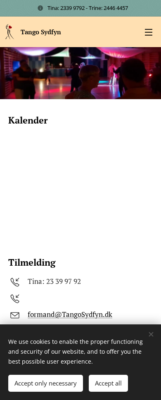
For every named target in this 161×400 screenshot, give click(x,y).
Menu (148, 32)
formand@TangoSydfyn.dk (70, 314)
